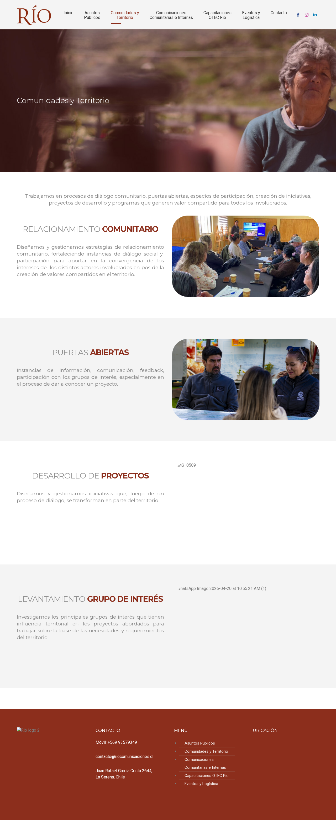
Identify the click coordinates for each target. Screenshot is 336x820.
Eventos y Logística (201, 783)
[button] (298, 15)
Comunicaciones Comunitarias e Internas (205, 763)
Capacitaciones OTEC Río (207, 775)
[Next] (310, 256)
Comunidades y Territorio (206, 751)
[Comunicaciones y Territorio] (34, 15)
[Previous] (181, 256)
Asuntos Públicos (200, 743)
